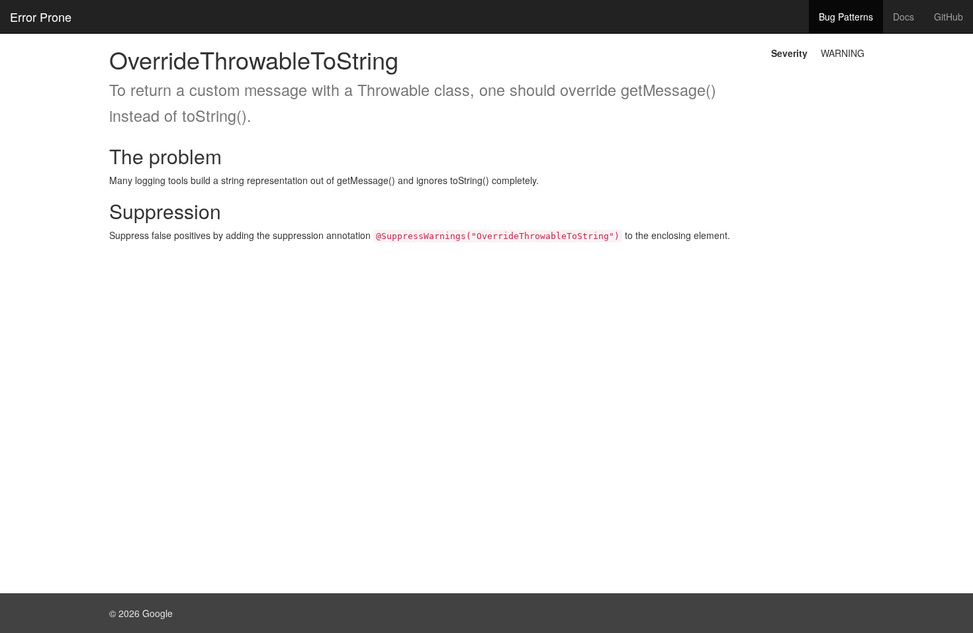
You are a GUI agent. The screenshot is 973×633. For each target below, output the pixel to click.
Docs (903, 16)
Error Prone (40, 16)
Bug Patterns (846, 16)
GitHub (948, 16)
